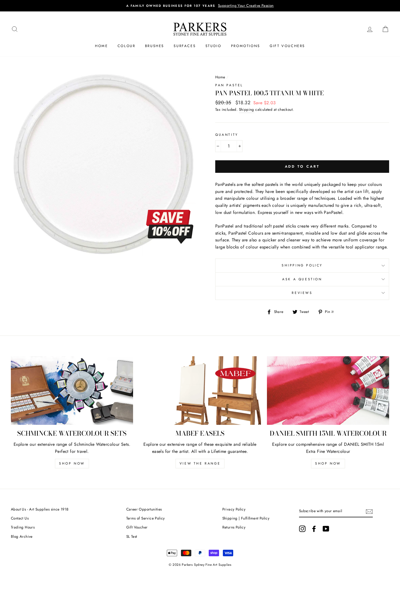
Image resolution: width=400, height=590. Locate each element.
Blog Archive (22, 536)
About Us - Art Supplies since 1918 (40, 509)
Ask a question (302, 279)
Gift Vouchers (287, 45)
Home (101, 45)
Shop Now (72, 463)
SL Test (131, 536)
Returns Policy (234, 527)
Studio (213, 45)
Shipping (246, 109)
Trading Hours (23, 527)
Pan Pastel (229, 85)
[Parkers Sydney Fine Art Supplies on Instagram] (302, 529)
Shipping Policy (302, 265)
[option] (200, 6)
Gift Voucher (137, 527)
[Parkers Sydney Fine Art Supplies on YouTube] (326, 529)
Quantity (226, 134)
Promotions (245, 45)
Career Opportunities (144, 509)
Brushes (154, 45)
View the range (200, 463)
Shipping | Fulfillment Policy (246, 518)
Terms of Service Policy (145, 518)
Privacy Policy (234, 509)
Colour (127, 45)
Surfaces (185, 45)
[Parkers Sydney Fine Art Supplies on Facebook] (314, 529)
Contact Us (20, 518)
